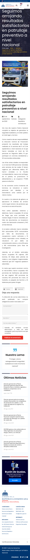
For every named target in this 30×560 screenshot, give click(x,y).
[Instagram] (25, 557)
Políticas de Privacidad (22, 522)
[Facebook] (20, 557)
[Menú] (28, 5)
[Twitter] (23, 557)
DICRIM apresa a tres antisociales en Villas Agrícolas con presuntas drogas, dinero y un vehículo (15, 431)
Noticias (14, 119)
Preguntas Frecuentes (21, 524)
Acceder (15, 480)
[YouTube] (27, 557)
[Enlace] (9, 5)
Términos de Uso (20, 519)
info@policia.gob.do (21, 513)
